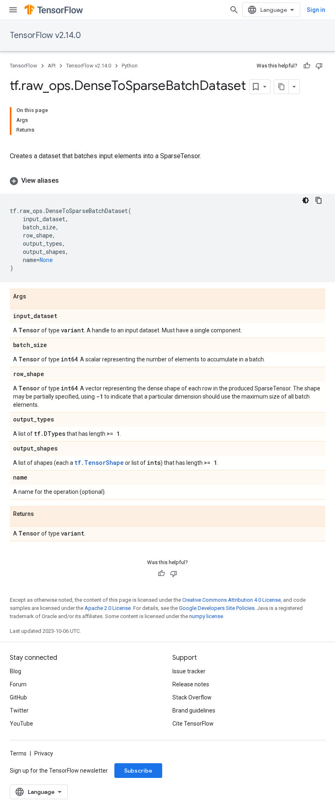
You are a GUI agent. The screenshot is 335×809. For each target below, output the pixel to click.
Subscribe (138, 770)
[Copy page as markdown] (281, 87)
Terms (18, 753)
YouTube (21, 723)
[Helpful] (307, 66)
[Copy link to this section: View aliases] (67, 181)
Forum (18, 684)
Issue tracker (188, 671)
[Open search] (234, 10)
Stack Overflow (192, 697)
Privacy (43, 753)
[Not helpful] (319, 66)
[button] (167, 181)
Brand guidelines (193, 710)
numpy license (206, 616)
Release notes (190, 684)
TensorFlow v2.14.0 (45, 35)
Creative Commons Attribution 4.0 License (231, 600)
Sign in (316, 10)
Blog (15, 671)
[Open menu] (13, 10)
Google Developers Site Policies (217, 608)
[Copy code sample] (318, 200)
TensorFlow (23, 66)
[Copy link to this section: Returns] (42, 514)
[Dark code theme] (305, 200)
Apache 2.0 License (108, 608)
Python (130, 66)
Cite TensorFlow (193, 723)
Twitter (19, 710)
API (52, 66)
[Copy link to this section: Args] (34, 297)
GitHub (18, 697)
